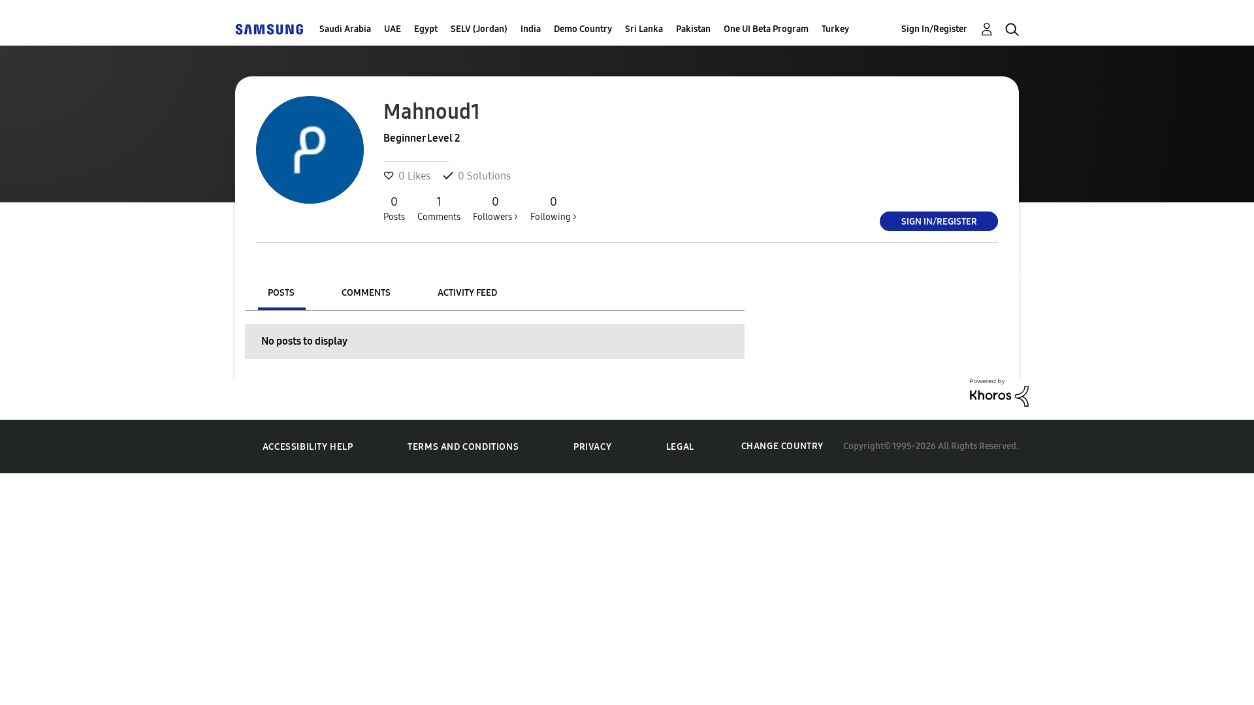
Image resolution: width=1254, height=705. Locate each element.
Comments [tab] (366, 292)
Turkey (835, 29)
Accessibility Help (308, 446)
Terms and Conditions (463, 446)
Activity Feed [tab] (467, 292)
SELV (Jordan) (479, 29)
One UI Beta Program (766, 29)
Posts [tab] (281, 292)
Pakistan (693, 29)
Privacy (592, 446)
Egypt (426, 29)
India (531, 29)
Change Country (782, 446)
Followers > (495, 209)
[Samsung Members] (269, 29)
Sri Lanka (644, 29)
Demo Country (583, 29)
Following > (553, 209)
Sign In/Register (934, 29)
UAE (392, 29)
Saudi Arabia (345, 29)
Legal (680, 446)
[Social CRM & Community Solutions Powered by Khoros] (999, 391)
